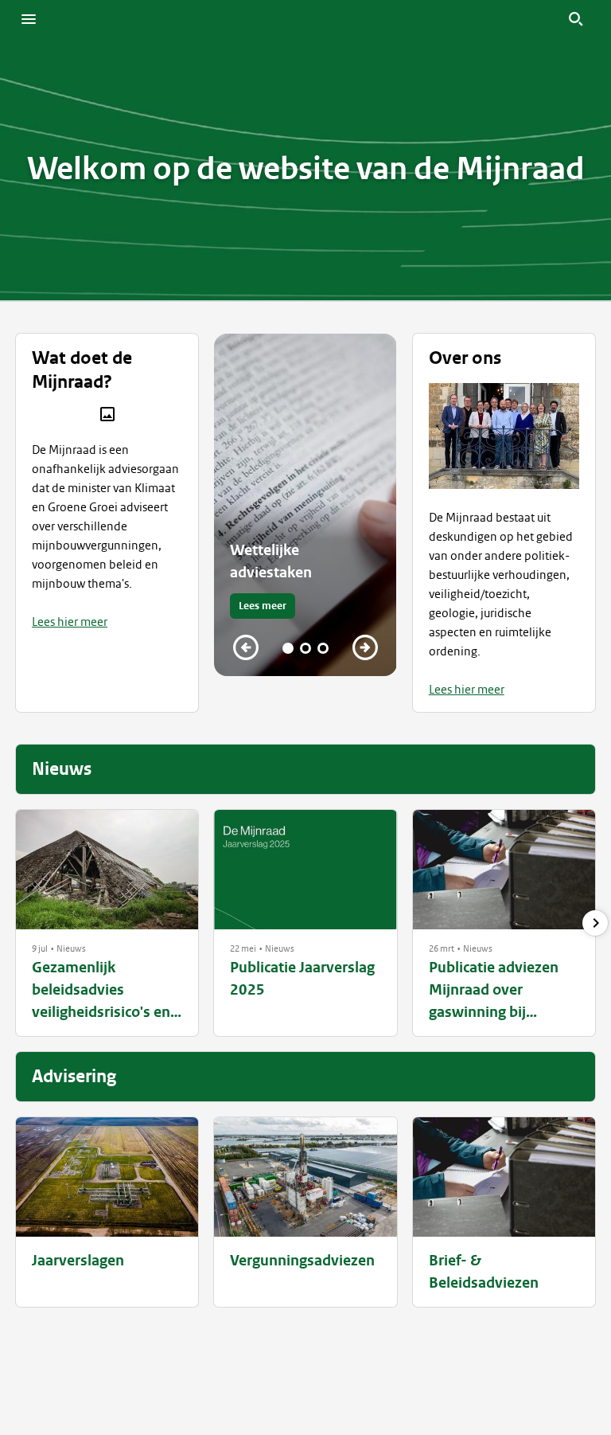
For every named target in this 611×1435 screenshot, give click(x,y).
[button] (40, 948)
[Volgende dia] (365, 647)
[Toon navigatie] (29, 19)
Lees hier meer (69, 622)
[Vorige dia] (246, 647)
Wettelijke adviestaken (271, 561)
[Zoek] (576, 19)
